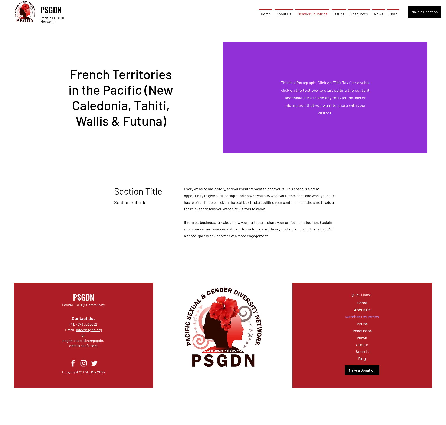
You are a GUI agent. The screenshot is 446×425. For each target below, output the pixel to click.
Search (362, 351)
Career (362, 344)
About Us (362, 310)
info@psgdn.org (89, 330)
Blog (362, 358)
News (362, 338)
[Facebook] (73, 363)
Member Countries (362, 317)
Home (362, 303)
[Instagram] (83, 363)
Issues (362, 324)
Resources (362, 331)
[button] (424, 12)
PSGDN (51, 10)
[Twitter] (94, 363)
